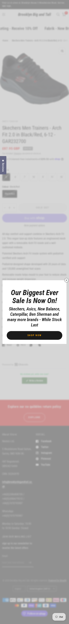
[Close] (66, 280)
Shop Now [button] (34, 335)
